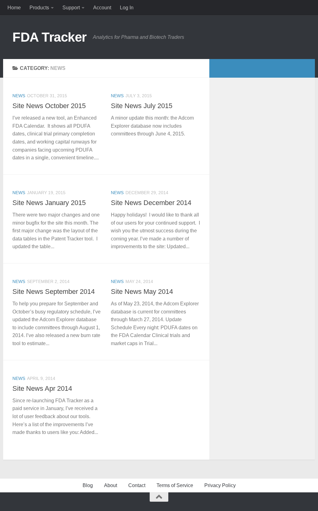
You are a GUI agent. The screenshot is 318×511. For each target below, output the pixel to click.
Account (102, 7)
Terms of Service (175, 485)
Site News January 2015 (49, 203)
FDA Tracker (49, 37)
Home (14, 7)
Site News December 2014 (151, 203)
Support (71, 7)
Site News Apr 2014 (42, 388)
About (110, 485)
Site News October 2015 (49, 106)
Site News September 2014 (53, 291)
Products (39, 7)
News (18, 95)
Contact (136, 485)
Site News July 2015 (141, 106)
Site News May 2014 (142, 291)
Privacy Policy (220, 485)
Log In (127, 7)
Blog (88, 485)
